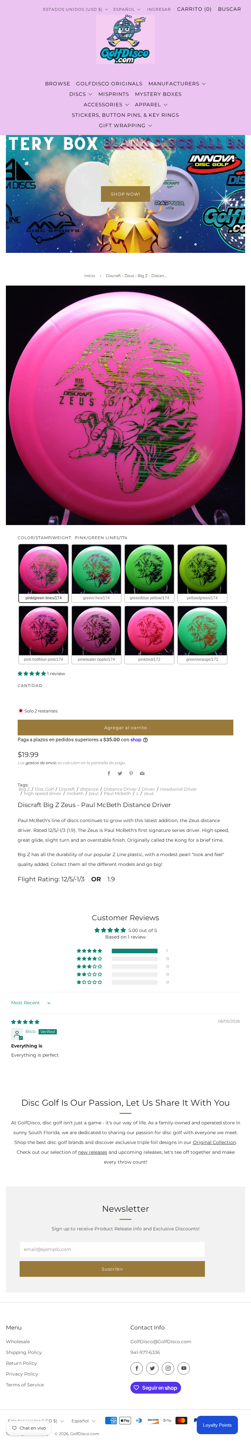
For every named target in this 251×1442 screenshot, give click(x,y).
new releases (92, 1152)
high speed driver (42, 793)
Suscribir (112, 1269)
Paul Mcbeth (117, 793)
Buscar (229, 9)
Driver (148, 789)
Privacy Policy (22, 1374)
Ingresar (159, 9)
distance (89, 789)
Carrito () (194, 9)
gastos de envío (41, 762)
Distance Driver (120, 789)
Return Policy (21, 1363)
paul (94, 793)
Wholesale (18, 1342)
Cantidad (30, 685)
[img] (25, 1022)
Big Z (24, 789)
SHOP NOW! (125, 194)
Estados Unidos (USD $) (73, 9)
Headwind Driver (178, 789)
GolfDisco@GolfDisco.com (161, 1342)
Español (80, 1420)
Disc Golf (44, 789)
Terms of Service (25, 1385)
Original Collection (214, 1142)
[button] (32, 674)
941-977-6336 (145, 1352)
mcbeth (75, 793)
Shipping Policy (24, 1352)
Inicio (89, 275)
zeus (149, 793)
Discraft (67, 789)
